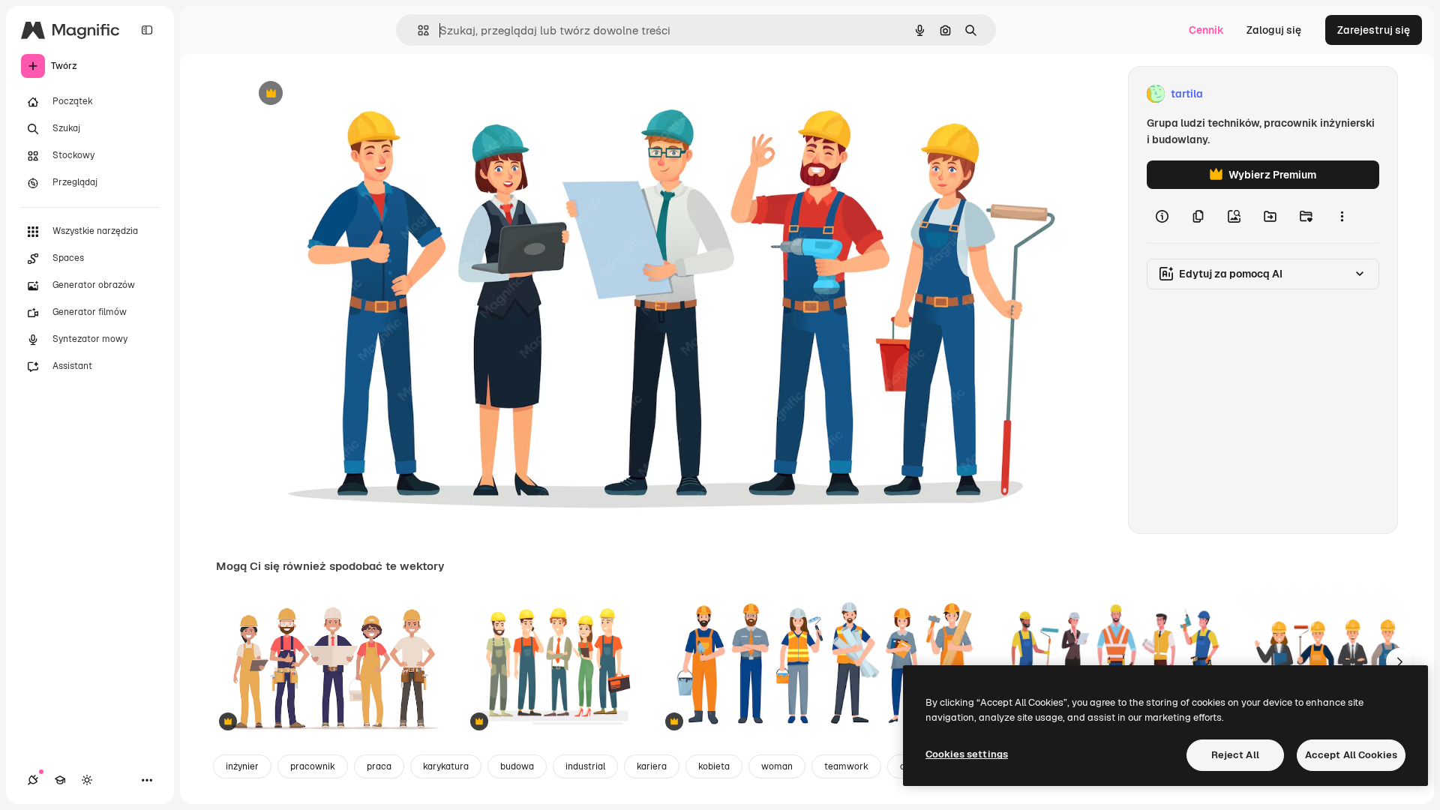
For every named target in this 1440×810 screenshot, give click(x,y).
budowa (517, 766)
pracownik (312, 766)
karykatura (446, 766)
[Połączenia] (33, 780)
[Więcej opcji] (1342, 216)
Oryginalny (347, 94)
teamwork (846, 766)
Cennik (1206, 30)
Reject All (1235, 754)
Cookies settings (967, 754)
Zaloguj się (1273, 30)
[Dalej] (1399, 661)
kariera (652, 766)
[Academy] (60, 780)
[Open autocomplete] (417, 30)
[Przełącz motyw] (87, 780)
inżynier (242, 766)
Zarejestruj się (1373, 30)
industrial (585, 766)
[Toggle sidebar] (147, 30)
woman (777, 766)
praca (379, 766)
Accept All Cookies (1351, 754)
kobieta (714, 766)
